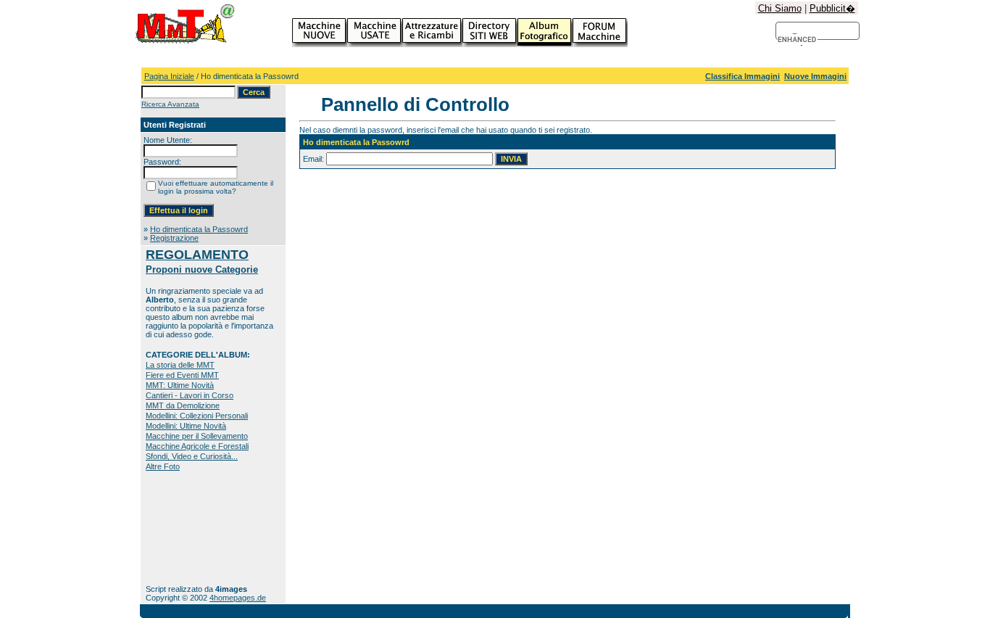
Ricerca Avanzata (170, 104)
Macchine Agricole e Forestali (197, 446)
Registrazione (174, 238)
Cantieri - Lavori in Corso (189, 395)
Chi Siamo (780, 8)
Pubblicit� (832, 8)
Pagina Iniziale (169, 76)
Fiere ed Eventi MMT (182, 375)
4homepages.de (237, 597)
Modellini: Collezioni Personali (197, 415)
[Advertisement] (191, 527)
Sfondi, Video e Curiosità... (192, 456)
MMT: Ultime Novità (180, 385)
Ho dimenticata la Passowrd (199, 229)
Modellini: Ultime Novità (186, 425)
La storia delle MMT (180, 364)
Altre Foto (163, 466)
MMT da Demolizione (183, 405)
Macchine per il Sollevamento (197, 436)
